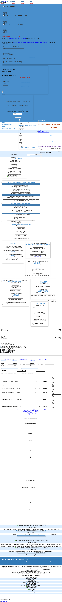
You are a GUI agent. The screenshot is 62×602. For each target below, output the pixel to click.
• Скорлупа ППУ (13, 244)
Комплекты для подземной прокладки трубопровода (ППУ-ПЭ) (21, 182)
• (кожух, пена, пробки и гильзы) (21, 218)
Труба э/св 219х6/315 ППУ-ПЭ (4, 365)
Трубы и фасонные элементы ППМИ (39, 300)
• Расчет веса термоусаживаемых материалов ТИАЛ (12, 61)
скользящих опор (16, 42)
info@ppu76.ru (5, 85)
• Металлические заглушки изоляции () (15, 298)
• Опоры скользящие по (37, 269)
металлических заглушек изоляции (27, 42)
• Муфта (21, 227)
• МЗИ (20, 139)
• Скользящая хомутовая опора (37, 274)
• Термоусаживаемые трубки (38, 254)
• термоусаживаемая (21, 225)
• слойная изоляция (43, 283)
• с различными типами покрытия (13, 250)
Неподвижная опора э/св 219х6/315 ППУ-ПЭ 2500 (11, 388)
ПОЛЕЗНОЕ (4, 3)
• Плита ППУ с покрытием (13, 254)
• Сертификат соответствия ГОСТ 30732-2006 (11, 46)
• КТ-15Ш (21, 133)
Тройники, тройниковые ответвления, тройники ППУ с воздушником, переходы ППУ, (31, 409)
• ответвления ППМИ (39, 319)
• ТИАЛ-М (21, 129)
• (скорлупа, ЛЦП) (21, 211)
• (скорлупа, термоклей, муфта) (21, 185)
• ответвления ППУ (14, 168)
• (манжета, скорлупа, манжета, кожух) (21, 210)
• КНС (20, 142)
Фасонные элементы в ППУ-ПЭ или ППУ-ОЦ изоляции (14, 158)
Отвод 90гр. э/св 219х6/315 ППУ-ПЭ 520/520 (9, 385)
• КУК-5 (20, 136)
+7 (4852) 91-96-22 (6, 81)
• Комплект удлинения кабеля (38, 255)
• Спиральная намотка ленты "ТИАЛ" (9, 58)
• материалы (21, 235)
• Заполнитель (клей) (15, 290)
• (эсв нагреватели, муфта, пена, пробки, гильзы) (21, 200)
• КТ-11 (20, 132)
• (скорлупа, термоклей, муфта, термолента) (21, 186)
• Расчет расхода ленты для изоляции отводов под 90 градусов (14, 62)
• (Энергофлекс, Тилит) (15, 303)
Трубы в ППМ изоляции (39, 303)
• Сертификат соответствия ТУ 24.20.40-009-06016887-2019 (13, 48)
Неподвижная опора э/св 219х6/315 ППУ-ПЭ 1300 (11, 392)
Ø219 (14, 3)
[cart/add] (8, 365)
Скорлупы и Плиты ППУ (12, 241)
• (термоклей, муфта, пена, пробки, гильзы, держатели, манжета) (21, 197)
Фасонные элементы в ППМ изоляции (39, 310)
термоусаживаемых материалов (41, 42)
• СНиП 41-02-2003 (6, 53)
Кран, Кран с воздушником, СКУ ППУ (31, 410)
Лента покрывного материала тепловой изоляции (20, 6)
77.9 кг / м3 (14, 360)
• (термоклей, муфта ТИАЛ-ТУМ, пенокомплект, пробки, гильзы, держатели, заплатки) (21, 199)
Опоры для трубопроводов (37, 259)
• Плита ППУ (13, 252)
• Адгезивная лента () (21, 231)
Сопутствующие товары (16, 278)
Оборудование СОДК (31, 414)
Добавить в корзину (39, 154)
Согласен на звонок (18, 115)
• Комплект (21, 238)
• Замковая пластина (21, 234)
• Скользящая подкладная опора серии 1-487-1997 (37, 271)
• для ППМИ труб (39, 322)
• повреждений (38, 247)
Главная (39, 130)
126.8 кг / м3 (33, 360)
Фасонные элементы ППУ (42, 131)
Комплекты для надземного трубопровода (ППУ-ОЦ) (21, 203)
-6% (13, 1)
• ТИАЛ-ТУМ (21, 126)
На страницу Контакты (25, 77)
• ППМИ (39, 313)
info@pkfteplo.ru (6, 83)
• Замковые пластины (15, 289)
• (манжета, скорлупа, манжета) (21, 192)
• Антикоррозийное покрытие (15, 293)
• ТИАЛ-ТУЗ (21, 128)
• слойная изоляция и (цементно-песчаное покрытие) (43, 292)
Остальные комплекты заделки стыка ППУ (31, 411)
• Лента (21, 232)
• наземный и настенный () (38, 248)
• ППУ (14, 161)
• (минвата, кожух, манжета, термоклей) (21, 214)
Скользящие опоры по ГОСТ (31, 413)
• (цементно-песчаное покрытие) (43, 286)
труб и (9, 38)
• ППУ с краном (14, 174)
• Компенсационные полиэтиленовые (15, 300)
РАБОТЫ (4, 94)
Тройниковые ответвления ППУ (43, 132)
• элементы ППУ (14, 171)
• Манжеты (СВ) (15, 299)
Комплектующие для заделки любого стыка (21, 224)
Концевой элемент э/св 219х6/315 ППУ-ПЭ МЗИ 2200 (11, 395)
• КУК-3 (20, 135)
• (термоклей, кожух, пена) (21, 217)
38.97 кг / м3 (3, 360)
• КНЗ (20, 140)
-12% (22, 1)
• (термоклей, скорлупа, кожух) (21, 207)
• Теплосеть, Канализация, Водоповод (15, 302)
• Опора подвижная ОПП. (37, 265)
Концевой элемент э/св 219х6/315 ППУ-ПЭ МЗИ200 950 (12, 399)
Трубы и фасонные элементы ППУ (14, 150)
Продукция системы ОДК (37, 241)
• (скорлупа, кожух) (21, 206)
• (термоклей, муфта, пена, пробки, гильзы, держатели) (21, 196)
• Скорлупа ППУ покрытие (13, 246)
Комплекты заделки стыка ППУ (21, 179)
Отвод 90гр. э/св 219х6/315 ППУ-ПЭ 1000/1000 (10, 381)
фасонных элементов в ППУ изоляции (18, 38)
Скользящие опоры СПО (31, 412)
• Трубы (14, 154)
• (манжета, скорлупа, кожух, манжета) (21, 193)
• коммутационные (38, 245)
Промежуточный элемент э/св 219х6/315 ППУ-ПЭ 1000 (11, 406)
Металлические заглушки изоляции (31, 415)
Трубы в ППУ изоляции (14, 152)
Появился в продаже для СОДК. (17, 15)
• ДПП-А (20, 143)
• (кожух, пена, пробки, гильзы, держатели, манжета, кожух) (21, 220)
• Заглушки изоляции (15, 282)
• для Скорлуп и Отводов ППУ (13, 256)
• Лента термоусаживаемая (16, 285)
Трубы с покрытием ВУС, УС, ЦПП (43, 278)
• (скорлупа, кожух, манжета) (21, 189)
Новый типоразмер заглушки (17, 24)
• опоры (16, 296)
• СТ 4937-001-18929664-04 (8, 54)
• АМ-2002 (21, 146)
